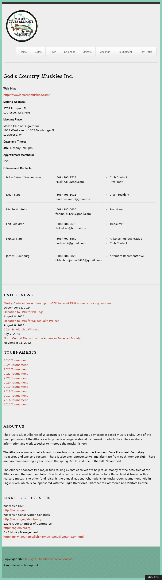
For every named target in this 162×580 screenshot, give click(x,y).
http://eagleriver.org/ (17, 527)
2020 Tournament (16, 382)
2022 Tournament (16, 373)
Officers (87, 52)
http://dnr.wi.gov (14, 510)
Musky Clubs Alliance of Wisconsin (49, 559)
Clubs (38, 52)
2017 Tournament (16, 395)
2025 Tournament (16, 360)
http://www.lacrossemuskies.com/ (26, 94)
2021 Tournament (16, 378)
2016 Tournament (16, 400)
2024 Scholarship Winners (21, 329)
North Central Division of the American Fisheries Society (42, 338)
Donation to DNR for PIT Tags (23, 312)
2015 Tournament (16, 404)
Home (23, 52)
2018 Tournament (16, 391)
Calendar (69, 52)
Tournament (125, 52)
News (53, 52)
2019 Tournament (16, 386)
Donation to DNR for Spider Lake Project (31, 320)
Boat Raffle (146, 52)
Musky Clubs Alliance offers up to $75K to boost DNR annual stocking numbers (58, 303)
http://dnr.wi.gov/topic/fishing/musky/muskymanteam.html (43, 536)
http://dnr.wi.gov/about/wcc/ (22, 519)
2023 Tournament (16, 369)
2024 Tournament (16, 364)
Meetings (105, 52)
